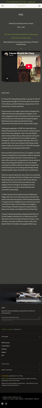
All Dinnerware (6, 342)
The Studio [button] (5, 364)
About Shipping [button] (7, 370)
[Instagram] (6, 404)
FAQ (3, 355)
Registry (4, 352)
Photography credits (32, 399)
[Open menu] (4, 6)
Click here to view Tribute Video (21, 38)
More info (31, 1)
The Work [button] (5, 336)
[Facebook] (2, 404)
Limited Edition (6, 346)
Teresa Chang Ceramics (10, 397)
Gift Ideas (4, 349)
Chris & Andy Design (16, 399)
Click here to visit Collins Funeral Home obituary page (21, 34)
